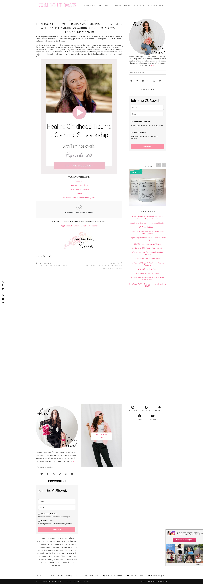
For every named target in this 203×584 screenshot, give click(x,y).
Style (98, 5)
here (152, 65)
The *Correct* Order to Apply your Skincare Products (147, 263)
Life (62, 581)
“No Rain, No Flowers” (147, 227)
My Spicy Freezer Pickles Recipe (51, 264)
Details (162, 5)
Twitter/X (47, 576)
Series (118, 5)
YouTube (136, 576)
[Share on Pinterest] (50, 256)
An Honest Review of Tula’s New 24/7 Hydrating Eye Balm (104, 265)
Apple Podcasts (66, 225)
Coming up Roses (49, 581)
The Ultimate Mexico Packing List (147, 273)
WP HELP (163, 581)
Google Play (85, 225)
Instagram (79, 181)
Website (79, 193)
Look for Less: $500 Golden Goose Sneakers (147, 248)
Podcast (86, 20)
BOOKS (127, 5)
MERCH (146, 5)
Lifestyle (88, 5)
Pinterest (113, 576)
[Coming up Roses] (57, 5)
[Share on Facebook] (43, 256)
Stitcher (94, 225)
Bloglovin (158, 576)
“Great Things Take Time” (147, 269)
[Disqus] (79, 301)
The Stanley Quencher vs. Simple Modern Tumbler (147, 253)
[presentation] (158, 165)
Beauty (108, 5)
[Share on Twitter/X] (47, 256)
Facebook (91, 576)
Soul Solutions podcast (79, 185)
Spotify (76, 225)
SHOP (152, 5)
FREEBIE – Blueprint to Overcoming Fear (79, 197)
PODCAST (138, 5)
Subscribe (147, 146)
